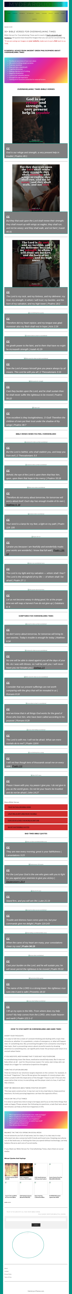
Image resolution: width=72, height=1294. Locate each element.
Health (51, 13)
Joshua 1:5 (39, 667)
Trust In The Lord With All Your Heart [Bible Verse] (23, 1211)
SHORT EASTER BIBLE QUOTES (18, 827)
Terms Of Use (7, 1277)
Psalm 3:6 (17, 766)
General (15, 13)
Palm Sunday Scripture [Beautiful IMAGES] (51, 1214)
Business (22, 13)
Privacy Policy (8, 1274)
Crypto (57, 13)
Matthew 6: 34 (13, 504)
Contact (6, 1271)
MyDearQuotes (36, 4)
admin (9, 1202)
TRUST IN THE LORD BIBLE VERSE (19, 807)
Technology (30, 13)
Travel (38, 13)
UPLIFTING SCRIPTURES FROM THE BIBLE (22, 814)
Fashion (44, 13)
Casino (63, 13)
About (6, 1268)
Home (9, 13)
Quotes (34, 19)
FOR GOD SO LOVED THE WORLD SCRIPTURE (23, 820)
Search (36, 1224)
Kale (29, 1291)
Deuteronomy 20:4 (15, 881)
